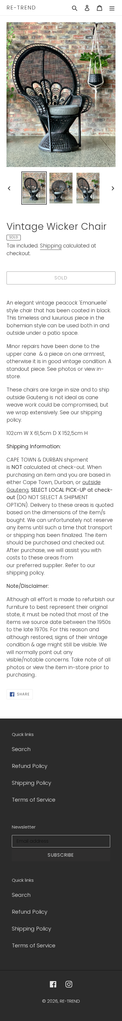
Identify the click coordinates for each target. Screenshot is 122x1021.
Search (21, 749)
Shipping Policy (31, 783)
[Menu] (112, 7)
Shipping (51, 245)
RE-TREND (21, 7)
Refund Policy (29, 766)
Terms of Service (33, 799)
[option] (34, 188)
